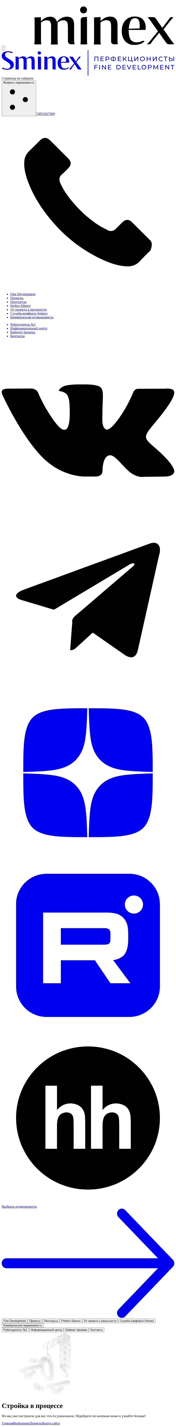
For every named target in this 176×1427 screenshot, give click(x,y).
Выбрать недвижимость (18, 82)
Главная (7, 1423)
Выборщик (21, 1423)
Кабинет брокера (22, 332)
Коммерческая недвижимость (31, 317)
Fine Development (22, 294)
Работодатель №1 (23, 324)
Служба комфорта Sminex (29, 313)
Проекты (16, 298)
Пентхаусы (18, 302)
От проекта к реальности (28, 309)
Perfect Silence (20, 305)
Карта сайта (51, 1423)
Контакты (17, 336)
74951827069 (45, 114)
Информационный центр (28, 328)
